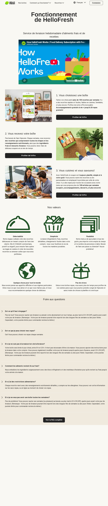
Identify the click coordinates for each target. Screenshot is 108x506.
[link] (54, 419)
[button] (80, 3)
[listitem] (18, 233)
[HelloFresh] (10, 3)
